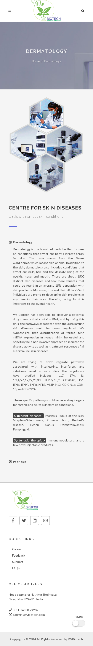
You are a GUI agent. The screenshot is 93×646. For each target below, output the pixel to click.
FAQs (16, 568)
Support (17, 561)
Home (36, 61)
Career (16, 549)
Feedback (18, 555)
